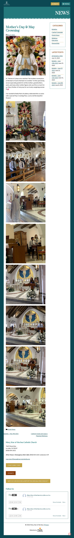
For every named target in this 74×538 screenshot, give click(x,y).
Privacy (46, 525)
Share (64, 502)
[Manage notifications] (69, 534)
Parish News (11, 429)
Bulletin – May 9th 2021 (11, 434)
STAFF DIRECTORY (14, 465)
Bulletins (54, 29)
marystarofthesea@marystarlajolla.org (18, 459)
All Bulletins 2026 (57, 56)
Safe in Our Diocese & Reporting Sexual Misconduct (28, 481)
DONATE (11, 473)
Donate (55, 4)
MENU (67, 4)
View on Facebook (57, 502)
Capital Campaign (57, 32)
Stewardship (55, 43)
